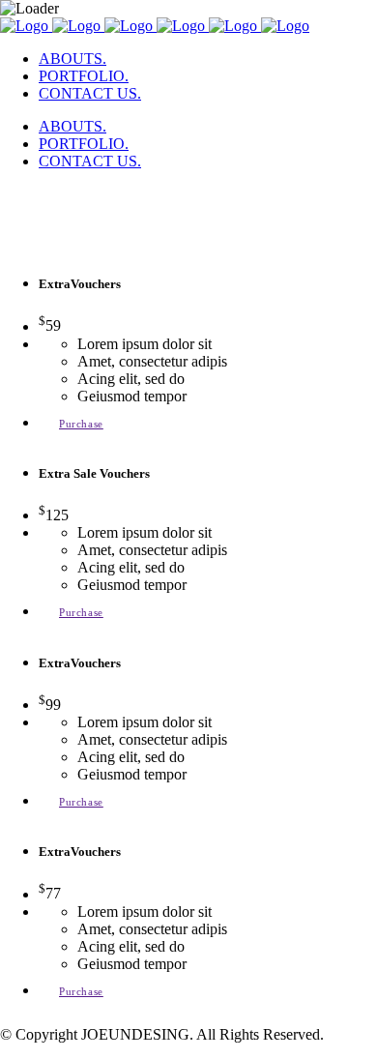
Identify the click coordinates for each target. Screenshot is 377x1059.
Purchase (81, 423)
